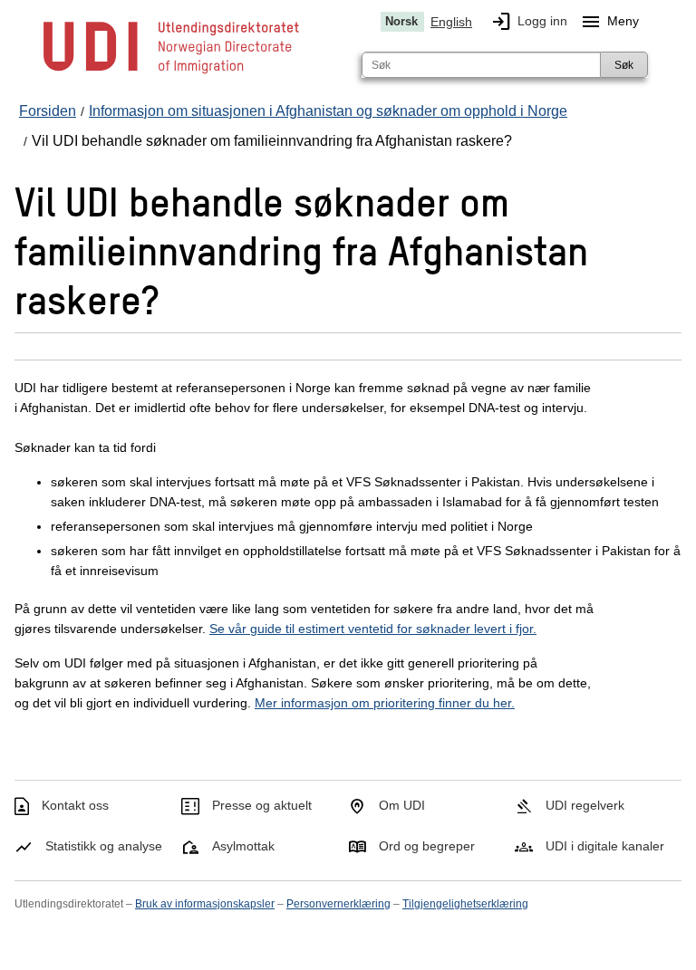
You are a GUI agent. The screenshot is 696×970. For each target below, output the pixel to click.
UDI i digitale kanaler (605, 846)
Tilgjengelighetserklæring (465, 904)
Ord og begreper (427, 846)
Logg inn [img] (528, 21)
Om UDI (402, 805)
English (451, 21)
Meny (609, 21)
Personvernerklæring (338, 904)
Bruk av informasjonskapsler (205, 904)
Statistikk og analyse (103, 846)
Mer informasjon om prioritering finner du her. (385, 703)
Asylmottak (243, 846)
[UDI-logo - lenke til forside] (171, 72)
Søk (623, 65)
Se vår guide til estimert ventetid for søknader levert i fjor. (372, 628)
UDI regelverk (585, 805)
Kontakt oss (75, 805)
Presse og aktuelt (262, 805)
